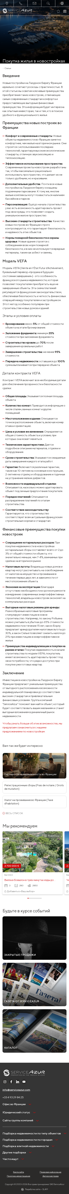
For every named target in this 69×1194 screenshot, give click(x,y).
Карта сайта (18, 1172)
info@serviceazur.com (16, 1089)
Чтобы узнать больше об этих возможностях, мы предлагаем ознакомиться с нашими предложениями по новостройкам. (32, 727)
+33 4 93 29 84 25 (13, 1097)
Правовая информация (50, 1172)
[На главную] (17, 11)
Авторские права (51, 1176)
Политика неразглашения (18, 1176)
